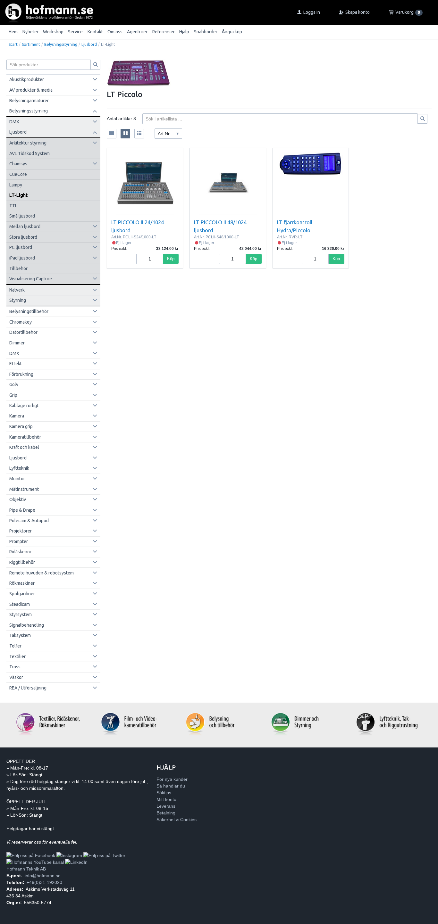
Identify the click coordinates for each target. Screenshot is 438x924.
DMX (14, 121)
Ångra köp (232, 31)
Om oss (114, 31)
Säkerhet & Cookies (176, 819)
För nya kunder (172, 779)
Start (13, 44)
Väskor (16, 677)
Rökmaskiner (22, 583)
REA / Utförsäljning (27, 687)
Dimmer (17, 342)
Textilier (17, 656)
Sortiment (31, 44)
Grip (13, 395)
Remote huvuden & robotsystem (41, 572)
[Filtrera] (422, 119)
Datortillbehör (23, 332)
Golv (13, 384)
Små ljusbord (22, 216)
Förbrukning (21, 374)
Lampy (15, 184)
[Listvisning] (111, 133)
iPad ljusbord (22, 257)
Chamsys (18, 163)
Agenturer (137, 31)
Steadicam (19, 604)
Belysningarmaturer (29, 100)
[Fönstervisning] (125, 133)
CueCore (18, 174)
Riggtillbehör (22, 562)
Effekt (15, 363)
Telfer (15, 645)
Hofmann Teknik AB (26, 868)
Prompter (18, 541)
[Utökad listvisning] (139, 133)
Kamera (16, 415)
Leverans (165, 806)
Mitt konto (166, 799)
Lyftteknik (19, 468)
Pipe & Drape (22, 510)
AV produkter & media (31, 90)
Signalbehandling (26, 625)
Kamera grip (21, 426)
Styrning (17, 300)
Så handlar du (170, 785)
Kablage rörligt (23, 405)
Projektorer (20, 530)
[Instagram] (69, 855)
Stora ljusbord (23, 237)
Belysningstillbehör (28, 311)
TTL (13, 205)
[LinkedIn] (76, 862)
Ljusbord (89, 44)
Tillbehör (18, 268)
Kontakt (95, 31)
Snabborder (205, 31)
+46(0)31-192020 (44, 882)
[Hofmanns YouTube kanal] (35, 862)
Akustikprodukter (26, 79)
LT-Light (18, 195)
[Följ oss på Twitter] (104, 855)
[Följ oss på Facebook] (30, 855)
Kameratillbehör (25, 437)
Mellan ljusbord (24, 226)
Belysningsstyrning (60, 44)
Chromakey (20, 322)
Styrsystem (20, 614)
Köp (170, 258)
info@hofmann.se (43, 875)
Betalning (165, 812)
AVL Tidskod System (29, 153)
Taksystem (20, 635)
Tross (15, 666)
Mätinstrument (24, 489)
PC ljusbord (20, 247)
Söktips (163, 792)
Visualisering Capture (30, 278)
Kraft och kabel (24, 447)
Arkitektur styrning (27, 142)
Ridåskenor (20, 551)
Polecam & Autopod (29, 520)
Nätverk (17, 290)
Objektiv (17, 499)
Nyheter (30, 31)
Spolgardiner (22, 593)
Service (75, 31)
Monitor (17, 478)
